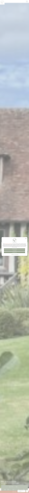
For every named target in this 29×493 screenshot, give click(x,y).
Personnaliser (14, 252)
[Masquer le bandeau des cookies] (25, 238)
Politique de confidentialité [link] (14, 254)
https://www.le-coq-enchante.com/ (8, 243)
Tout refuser (14, 250)
